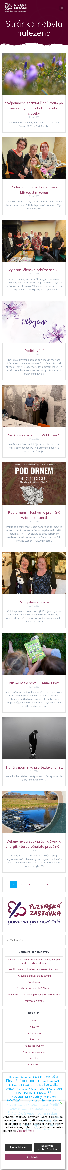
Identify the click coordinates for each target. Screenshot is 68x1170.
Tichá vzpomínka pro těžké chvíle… (34, 767)
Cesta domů (26, 1077)
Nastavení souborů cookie (47, 1147)
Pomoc (13, 1100)
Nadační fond (36, 1088)
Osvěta (19, 1092)
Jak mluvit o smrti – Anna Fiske (34, 683)
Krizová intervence (29, 1085)
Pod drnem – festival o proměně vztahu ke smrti (34, 994)
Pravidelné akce (46, 1100)
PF (49, 1092)
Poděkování (34, 350)
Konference (14, 1085)
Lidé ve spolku (34, 1033)
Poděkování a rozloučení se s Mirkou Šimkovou (34, 969)
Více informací (25, 1131)
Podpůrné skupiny (34, 1045)
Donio (47, 1076)
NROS (49, 1088)
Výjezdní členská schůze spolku (34, 270)
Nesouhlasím (18, 1147)
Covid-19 (37, 1076)
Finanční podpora (21, 1080)
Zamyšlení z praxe (34, 602)
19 (47, 884)
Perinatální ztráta (35, 1092)
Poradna (34, 1058)
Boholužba (14, 1077)
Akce (34, 1020)
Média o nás (34, 1039)
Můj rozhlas (22, 1089)
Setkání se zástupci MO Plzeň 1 (34, 435)
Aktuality (34, 1026)
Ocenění (58, 1088)
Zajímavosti (34, 1064)
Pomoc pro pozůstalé (34, 1052)
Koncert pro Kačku (49, 1081)
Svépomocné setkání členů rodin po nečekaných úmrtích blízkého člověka (34, 108)
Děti (55, 1076)
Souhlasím (32, 1157)
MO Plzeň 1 (11, 1089)
